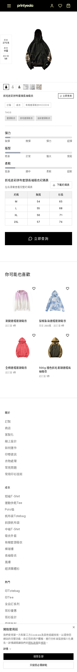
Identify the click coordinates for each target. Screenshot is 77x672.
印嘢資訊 (11, 454)
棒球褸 (9, 549)
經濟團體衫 (12, 568)
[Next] (67, 49)
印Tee (9, 597)
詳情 (5, 648)
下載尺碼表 (63, 184)
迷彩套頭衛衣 (44, 118)
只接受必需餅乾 (38, 665)
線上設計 (11, 441)
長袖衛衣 (11, 555)
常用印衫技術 (13, 474)
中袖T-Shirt (12, 529)
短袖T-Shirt (12, 496)
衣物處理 (11, 461)
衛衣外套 (11, 535)
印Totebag (12, 590)
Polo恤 (9, 509)
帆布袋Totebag (15, 516)
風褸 (8, 562)
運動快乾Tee (13, 503)
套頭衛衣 (11, 118)
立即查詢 (67, 96)
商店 (8, 428)
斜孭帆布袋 (12, 522)
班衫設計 (11, 617)
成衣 (18, 105)
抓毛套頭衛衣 (26, 118)
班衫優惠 (11, 610)
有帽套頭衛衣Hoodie (37, 105)
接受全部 (38, 656)
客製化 (9, 434)
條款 (43, 642)
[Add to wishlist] (34, 288)
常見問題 (11, 467)
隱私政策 (33, 642)
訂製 (9, 105)
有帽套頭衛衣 (13, 542)
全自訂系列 (12, 604)
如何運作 (11, 447)
